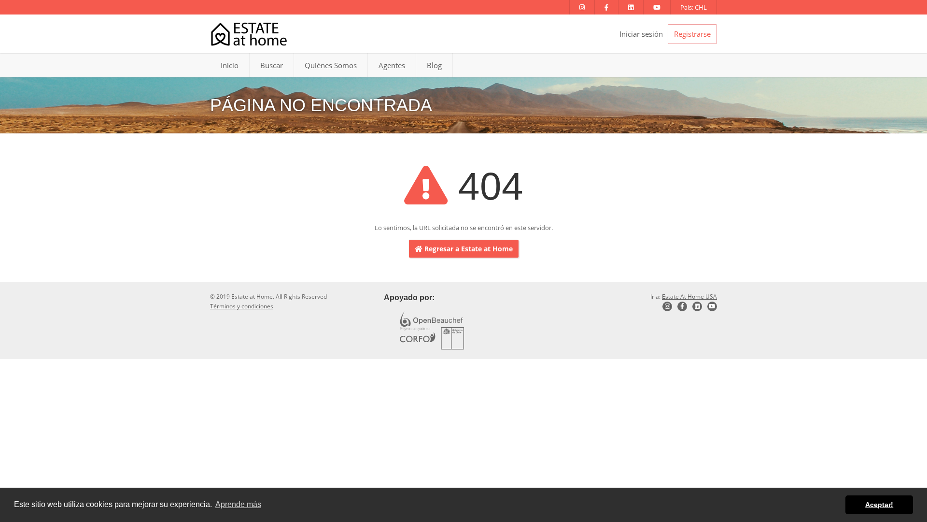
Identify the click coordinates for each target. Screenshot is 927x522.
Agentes (392, 65)
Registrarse (692, 34)
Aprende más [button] (238, 504)
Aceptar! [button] (879, 504)
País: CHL (693, 7)
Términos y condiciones (241, 306)
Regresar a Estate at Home (467, 248)
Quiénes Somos (331, 65)
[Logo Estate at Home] (249, 34)
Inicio (230, 65)
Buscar (271, 65)
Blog (434, 65)
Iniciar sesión (641, 34)
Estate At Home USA (689, 296)
